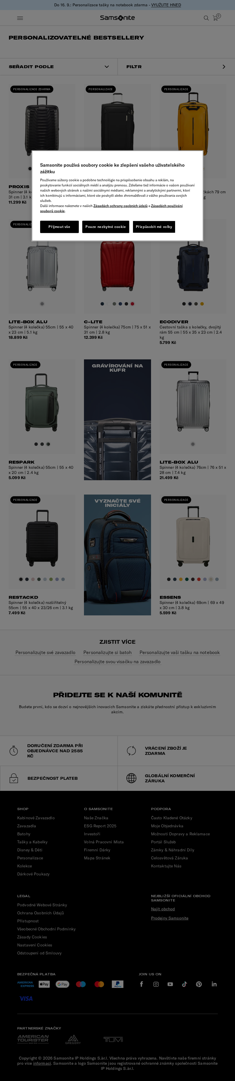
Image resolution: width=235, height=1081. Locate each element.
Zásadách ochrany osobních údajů (120, 206)
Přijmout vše (59, 227)
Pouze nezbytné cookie (105, 227)
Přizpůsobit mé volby (154, 227)
